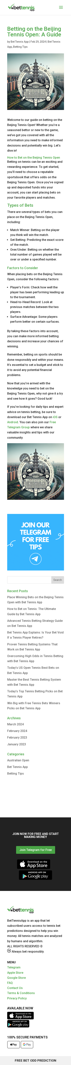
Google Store (16, 978)
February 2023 (17, 737)
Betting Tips (20, 46)
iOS (55, 417)
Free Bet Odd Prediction (35, 1060)
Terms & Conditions (21, 993)
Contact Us (15, 988)
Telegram (13, 967)
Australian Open (18, 760)
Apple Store (15, 972)
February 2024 (17, 731)
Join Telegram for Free (36, 850)
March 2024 (15, 724)
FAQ (10, 983)
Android (12, 422)
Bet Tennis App (20, 41)
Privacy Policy (17, 998)
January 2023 (16, 744)
